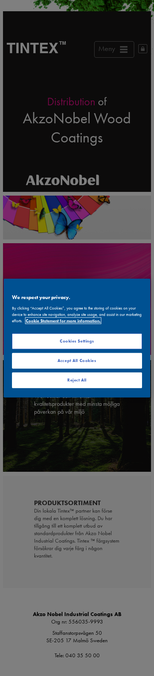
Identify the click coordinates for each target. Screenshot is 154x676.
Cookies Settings (77, 341)
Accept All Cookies (77, 360)
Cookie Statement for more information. (63, 320)
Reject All (77, 379)
